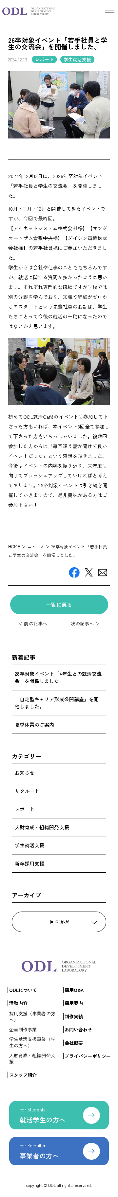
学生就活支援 (30, 845)
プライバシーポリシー (88, 1056)
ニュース (35, 546)
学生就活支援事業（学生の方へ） (32, 1042)
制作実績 (74, 1016)
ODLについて (23, 990)
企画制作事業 (23, 1029)
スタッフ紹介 (23, 1075)
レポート (24, 808)
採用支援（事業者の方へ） (32, 1016)
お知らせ (24, 772)
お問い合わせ (78, 1029)
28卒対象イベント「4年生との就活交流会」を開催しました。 (58, 677)
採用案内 (74, 1003)
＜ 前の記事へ (32, 623)
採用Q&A (74, 990)
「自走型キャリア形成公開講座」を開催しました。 (57, 703)
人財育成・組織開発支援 (42, 827)
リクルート (27, 790)
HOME (14, 546)
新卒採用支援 (30, 863)
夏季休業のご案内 (34, 724)
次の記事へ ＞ (85, 623)
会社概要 (74, 1043)
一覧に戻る (59, 604)
